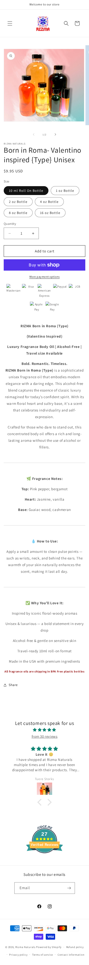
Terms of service (42, 954)
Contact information (71, 954)
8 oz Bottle (18, 213)
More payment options (44, 276)
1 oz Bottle (65, 190)
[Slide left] (33, 134)
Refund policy (75, 947)
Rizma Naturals (25, 947)
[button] (9, 23)
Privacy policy (18, 954)
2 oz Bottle (18, 201)
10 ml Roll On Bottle (26, 190)
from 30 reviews (45, 736)
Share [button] (13, 685)
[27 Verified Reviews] (44, 862)
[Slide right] (55, 134)
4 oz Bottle (49, 201)
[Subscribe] (69, 888)
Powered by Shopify (49, 947)
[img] (44, 729)
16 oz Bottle (50, 213)
